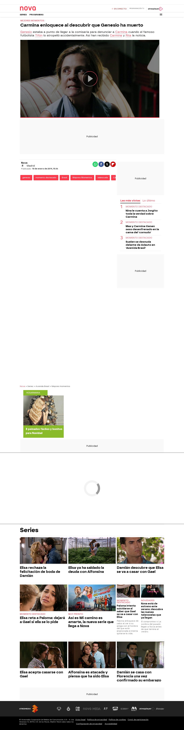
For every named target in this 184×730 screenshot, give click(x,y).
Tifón (38, 35)
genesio (26, 177)
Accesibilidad (111, 724)
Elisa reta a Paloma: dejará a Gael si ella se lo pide (42, 620)
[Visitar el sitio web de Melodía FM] (134, 709)
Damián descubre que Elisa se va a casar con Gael (140, 570)
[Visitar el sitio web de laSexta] (68, 709)
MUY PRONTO (75, 614)
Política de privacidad (97, 720)
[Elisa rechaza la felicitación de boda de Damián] (43, 550)
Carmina (121, 32)
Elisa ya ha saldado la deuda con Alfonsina (86, 570)
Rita (128, 35)
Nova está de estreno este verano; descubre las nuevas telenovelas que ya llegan (152, 610)
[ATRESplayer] (155, 9)
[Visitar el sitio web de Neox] (78, 709)
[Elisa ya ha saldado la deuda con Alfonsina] (92, 550)
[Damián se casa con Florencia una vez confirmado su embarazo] (140, 655)
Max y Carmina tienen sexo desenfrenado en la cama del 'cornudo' (142, 229)
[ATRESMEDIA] (28, 709)
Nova (22, 386)
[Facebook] (22, 165)
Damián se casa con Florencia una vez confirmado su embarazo (139, 676)
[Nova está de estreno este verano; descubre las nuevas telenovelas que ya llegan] (152, 591)
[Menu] (161, 14)
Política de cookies (117, 720)
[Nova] (36, 8)
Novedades (147, 600)
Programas (36, 15)
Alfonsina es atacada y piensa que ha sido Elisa (88, 674)
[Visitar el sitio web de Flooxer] (160, 709)
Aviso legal (80, 720)
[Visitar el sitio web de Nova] (87, 709)
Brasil (64, 177)
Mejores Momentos (82, 177)
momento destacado (46, 177)
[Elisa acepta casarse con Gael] (43, 655)
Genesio (26, 32)
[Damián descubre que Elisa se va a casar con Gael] (140, 550)
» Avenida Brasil (41, 386)
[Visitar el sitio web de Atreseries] (106, 709)
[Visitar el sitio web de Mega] (97, 709)
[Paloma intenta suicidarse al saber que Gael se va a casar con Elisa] (128, 591)
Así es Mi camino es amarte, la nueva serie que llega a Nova (91, 622)
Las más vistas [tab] (130, 200)
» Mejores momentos (60, 386)
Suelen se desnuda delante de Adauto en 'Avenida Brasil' (140, 244)
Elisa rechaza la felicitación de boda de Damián (40, 572)
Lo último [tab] (149, 200)
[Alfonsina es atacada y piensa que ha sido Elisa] (92, 655)
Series (23, 15)
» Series (29, 386)
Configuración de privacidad (89, 724)
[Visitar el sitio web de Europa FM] (125, 709)
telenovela (103, 177)
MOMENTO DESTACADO (139, 207)
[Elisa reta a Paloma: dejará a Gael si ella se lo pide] (43, 598)
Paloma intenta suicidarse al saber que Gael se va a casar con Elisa (127, 611)
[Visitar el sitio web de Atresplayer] (147, 709)
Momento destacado (32, 614)
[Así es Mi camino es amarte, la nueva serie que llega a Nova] (92, 598)
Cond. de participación (138, 720)
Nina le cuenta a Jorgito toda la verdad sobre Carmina (142, 213)
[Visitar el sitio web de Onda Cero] (115, 709)
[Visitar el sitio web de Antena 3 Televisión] (59, 709)
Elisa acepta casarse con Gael (41, 674)
